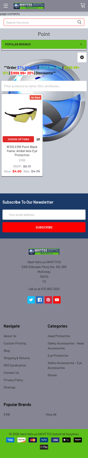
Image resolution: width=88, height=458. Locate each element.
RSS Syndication (15, 365)
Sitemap (9, 387)
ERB (7, 414)
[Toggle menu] (5, 5)
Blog (7, 350)
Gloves (52, 375)
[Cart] (84, 5)
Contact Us (11, 372)
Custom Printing (15, 343)
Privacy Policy (13, 380)
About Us (10, 336)
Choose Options (18, 139)
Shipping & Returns (17, 358)
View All (51, 414)
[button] (82, 57)
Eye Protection (58, 355)
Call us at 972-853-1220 (44, 289)
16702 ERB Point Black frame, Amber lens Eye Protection (22, 151)
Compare (38, 139)
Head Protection (59, 336)
